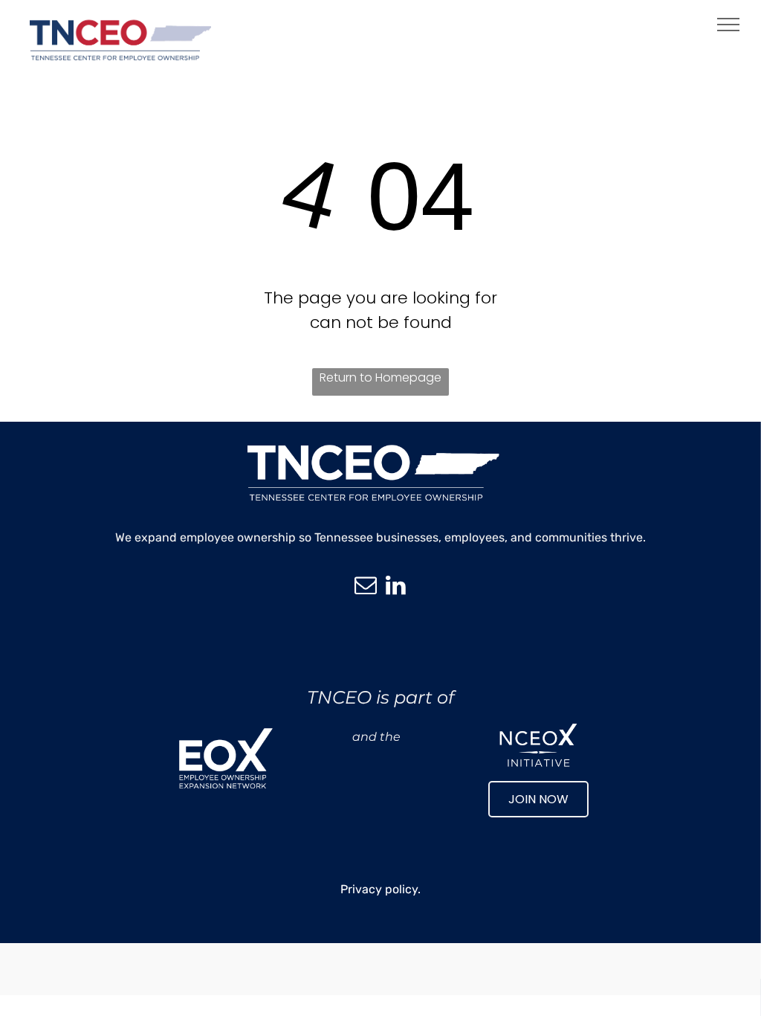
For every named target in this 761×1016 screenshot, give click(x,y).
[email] (365, 587)
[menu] (728, 24)
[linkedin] (395, 587)
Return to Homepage (380, 377)
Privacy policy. (380, 889)
